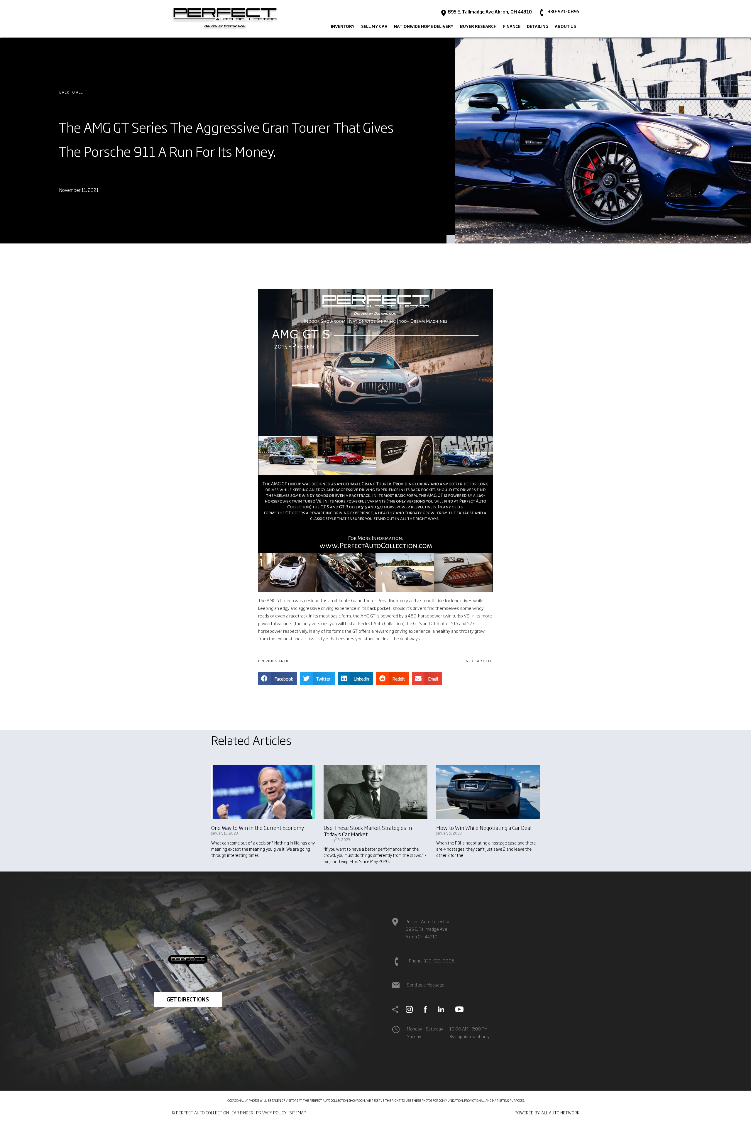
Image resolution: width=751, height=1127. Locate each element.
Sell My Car (374, 26)
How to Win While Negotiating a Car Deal (483, 827)
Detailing (537, 26)
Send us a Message (425, 984)
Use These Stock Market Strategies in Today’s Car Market (368, 831)
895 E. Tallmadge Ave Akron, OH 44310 (489, 11)
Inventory (343, 26)
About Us (565, 26)
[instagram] (409, 1008)
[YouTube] (459, 1008)
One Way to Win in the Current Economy (257, 827)
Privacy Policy (271, 1112)
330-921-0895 (563, 11)
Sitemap (297, 1112)
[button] (71, 92)
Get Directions (188, 999)
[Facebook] (425, 1008)
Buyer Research (478, 26)
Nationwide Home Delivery (424, 26)
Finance (511, 26)
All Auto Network (560, 1112)
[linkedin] (441, 1008)
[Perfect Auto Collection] (225, 18)
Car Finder (242, 1112)
